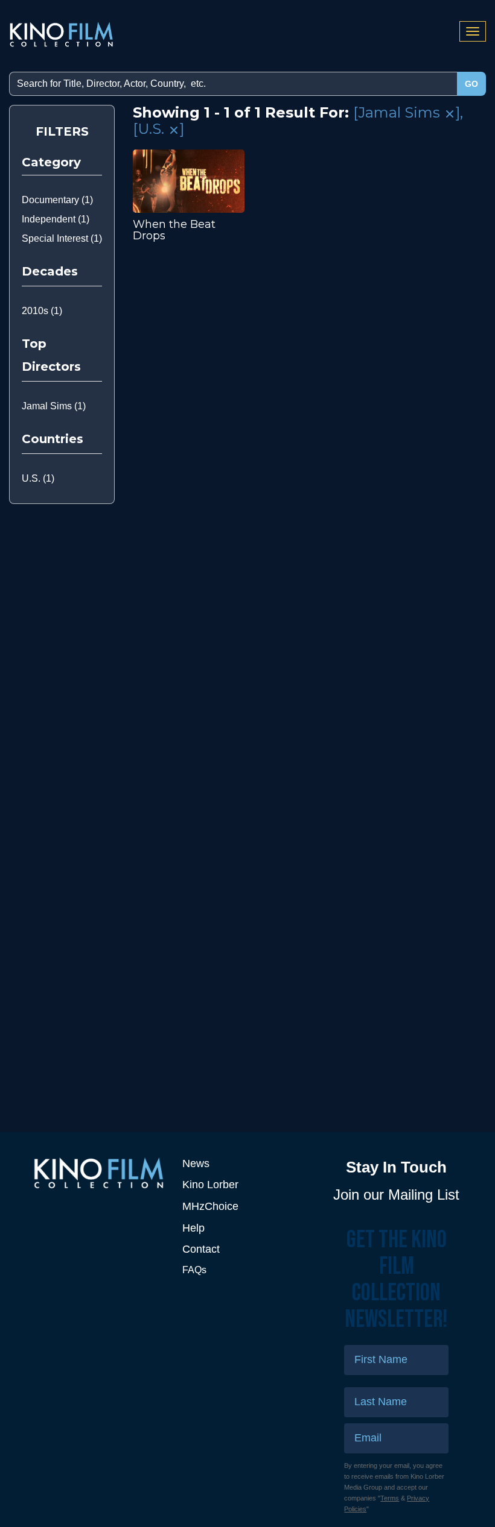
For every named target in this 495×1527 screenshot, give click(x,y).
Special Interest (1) (62, 238)
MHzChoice (210, 1206)
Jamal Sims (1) (54, 406)
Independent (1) (55, 219)
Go (471, 84)
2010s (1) (42, 311)
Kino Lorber (210, 1185)
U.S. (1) (38, 478)
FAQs (194, 1270)
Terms (389, 1498)
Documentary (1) (57, 200)
